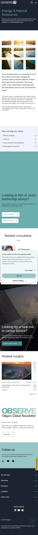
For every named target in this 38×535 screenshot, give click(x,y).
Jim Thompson (24, 249)
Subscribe (6, 434)
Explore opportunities (10, 343)
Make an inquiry (8, 220)
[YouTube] (8, 461)
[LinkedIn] (3, 461)
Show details (29, 270)
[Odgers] (9, 2)
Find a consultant (8, 214)
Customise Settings (18, 280)
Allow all (19, 275)
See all (31, 394)
